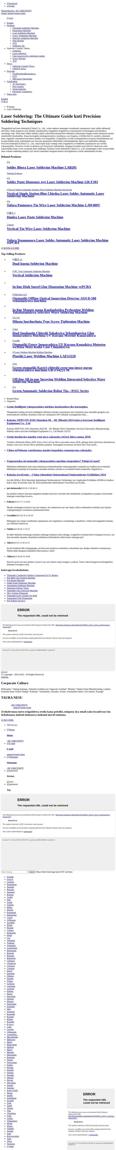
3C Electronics (19, 84)
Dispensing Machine (21, 30)
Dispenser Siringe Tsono (18, 588)
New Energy (18, 86)
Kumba (10, 23)
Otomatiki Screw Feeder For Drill (22, 595)
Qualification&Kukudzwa (24, 74)
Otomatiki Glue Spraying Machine (22, 590)
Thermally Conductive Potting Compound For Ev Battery (32, 575)
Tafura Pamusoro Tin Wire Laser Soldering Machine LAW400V (53, 205)
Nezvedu (11, 71)
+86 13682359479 (19, 705)
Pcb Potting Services (16, 601)
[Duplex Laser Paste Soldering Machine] (11, 213)
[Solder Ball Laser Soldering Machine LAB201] (8, 162)
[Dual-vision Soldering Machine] (17, 259)
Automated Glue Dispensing (19, 598)
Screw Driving (19, 58)
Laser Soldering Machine (23, 33)
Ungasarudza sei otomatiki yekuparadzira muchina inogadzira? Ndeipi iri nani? (53, 461)
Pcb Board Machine (16, 580)
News (9, 63)
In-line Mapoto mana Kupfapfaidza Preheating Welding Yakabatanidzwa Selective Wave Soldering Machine (53, 311)
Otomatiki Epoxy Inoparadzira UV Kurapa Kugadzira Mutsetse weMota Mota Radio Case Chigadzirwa (59, 346)
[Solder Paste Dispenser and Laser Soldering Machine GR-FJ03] (8, 178)
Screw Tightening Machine (24, 35)
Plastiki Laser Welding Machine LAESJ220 (44, 356)
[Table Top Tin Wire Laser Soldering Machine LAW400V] (8, 201)
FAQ (14, 76)
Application (12, 81)
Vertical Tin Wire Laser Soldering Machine (38, 229)
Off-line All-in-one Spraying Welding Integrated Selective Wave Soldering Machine (58, 380)
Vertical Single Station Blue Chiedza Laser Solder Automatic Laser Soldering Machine (55, 195)
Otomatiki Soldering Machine (25, 28)
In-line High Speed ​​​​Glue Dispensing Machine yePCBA (51, 287)
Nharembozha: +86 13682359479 (16, 11)
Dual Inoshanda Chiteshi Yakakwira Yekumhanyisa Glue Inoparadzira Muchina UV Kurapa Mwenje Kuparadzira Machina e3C (54, 335)
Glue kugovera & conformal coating (28, 56)
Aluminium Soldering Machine (21, 585)
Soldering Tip (18, 46)
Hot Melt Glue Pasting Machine (21, 578)
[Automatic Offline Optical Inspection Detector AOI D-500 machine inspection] (19, 294)
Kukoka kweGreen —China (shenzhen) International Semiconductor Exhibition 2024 (56, 474)
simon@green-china (22, 707)
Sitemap (4, 677)
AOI (14, 43)
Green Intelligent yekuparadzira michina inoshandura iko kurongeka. (47, 406)
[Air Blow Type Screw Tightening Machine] (16, 318)
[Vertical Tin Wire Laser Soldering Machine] (10, 225)
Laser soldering (19, 53)
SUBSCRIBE (7, 720)
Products (11, 25)
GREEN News (19, 69)
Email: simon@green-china (13, 13)
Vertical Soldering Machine (32, 275)
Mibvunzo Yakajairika (22, 79)
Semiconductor (19, 89)
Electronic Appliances (22, 91)
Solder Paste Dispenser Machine (21, 583)
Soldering (16, 51)
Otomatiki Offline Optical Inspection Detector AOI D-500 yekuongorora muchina (54, 299)
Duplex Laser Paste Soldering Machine (35, 217)
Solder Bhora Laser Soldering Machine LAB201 (42, 167)
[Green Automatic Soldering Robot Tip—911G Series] (14, 387)
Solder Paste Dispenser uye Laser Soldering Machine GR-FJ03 (52, 182)
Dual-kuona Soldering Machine (35, 263)
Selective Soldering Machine (25, 38)
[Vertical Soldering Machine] (31, 271)
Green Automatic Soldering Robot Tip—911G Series (50, 391)
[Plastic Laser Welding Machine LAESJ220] (32, 352)
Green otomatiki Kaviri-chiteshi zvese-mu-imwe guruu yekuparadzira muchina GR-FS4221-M (52, 369)
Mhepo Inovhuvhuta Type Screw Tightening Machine (51, 321)
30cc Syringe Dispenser (17, 593)
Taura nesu (12, 94)
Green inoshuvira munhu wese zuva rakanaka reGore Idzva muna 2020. (49, 436)
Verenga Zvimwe (14, 173)
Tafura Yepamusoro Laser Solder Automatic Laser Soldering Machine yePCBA (58, 241)
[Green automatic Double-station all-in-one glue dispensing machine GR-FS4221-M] (14, 364)
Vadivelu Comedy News (23, 66)
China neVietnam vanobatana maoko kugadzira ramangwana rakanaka (49, 450)
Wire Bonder (18, 41)
